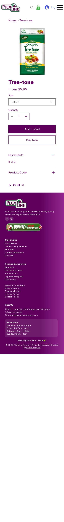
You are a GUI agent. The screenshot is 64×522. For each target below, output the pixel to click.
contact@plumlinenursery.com (22, 315)
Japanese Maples (14, 276)
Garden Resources (14, 252)
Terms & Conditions (15, 285)
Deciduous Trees (13, 270)
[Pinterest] (18, 185)
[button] (38, 7)
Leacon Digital (33, 347)
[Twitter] (23, 185)
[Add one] (26, 116)
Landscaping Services (16, 246)
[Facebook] (14, 185)
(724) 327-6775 (14, 312)
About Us (9, 249)
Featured (9, 267)
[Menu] (60, 7)
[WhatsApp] (10, 185)
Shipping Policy (12, 291)
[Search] (32, 7)
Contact (9, 255)
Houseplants (11, 273)
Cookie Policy (12, 297)
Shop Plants (11, 243)
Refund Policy (12, 294)
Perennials (10, 279)
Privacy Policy (12, 288)
